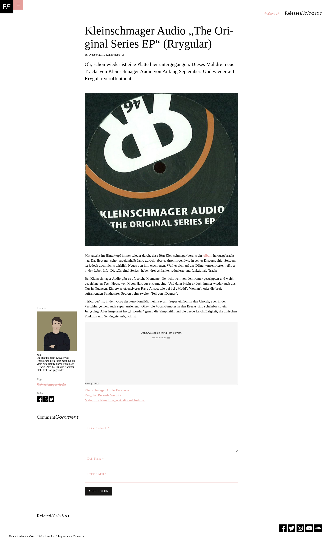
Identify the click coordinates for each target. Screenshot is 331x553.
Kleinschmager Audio (51, 384)
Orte (31, 536)
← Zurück (271, 13)
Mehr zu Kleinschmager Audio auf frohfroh (115, 400)
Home (12, 536)
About (22, 536)
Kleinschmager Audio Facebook (107, 390)
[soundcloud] (318, 528)
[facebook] (283, 528)
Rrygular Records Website (103, 395)
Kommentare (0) (115, 54)
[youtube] (309, 528)
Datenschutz (79, 536)
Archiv (51, 536)
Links (41, 536)
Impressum (64, 536)
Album (207, 255)
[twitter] (291, 528)
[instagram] (300, 528)
